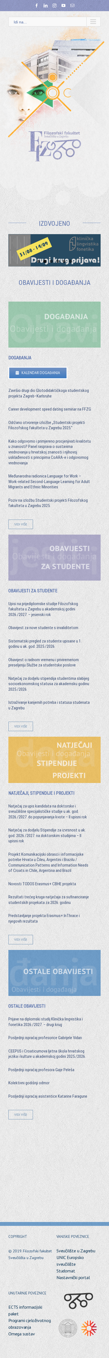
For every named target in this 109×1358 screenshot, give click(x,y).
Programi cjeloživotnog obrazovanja (29, 1324)
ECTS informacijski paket (25, 1310)
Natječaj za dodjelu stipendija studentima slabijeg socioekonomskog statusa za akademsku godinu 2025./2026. (48, 684)
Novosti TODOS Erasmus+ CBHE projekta (42, 883)
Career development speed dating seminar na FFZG (49, 409)
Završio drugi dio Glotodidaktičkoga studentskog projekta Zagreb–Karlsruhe (48, 393)
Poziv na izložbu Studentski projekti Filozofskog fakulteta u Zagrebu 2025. (48, 503)
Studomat (65, 1271)
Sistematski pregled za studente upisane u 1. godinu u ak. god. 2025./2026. (45, 644)
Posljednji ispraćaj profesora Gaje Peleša (41, 1069)
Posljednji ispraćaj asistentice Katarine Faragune (47, 1096)
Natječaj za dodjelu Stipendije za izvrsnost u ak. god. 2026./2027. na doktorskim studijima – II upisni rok (47, 835)
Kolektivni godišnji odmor (28, 1082)
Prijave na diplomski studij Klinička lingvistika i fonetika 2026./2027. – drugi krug (45, 1022)
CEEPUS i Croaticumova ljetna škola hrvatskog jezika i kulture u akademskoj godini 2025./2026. (47, 1054)
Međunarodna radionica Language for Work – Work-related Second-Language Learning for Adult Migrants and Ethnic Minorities (49, 481)
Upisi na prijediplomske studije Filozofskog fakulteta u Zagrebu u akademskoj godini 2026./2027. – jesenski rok (43, 609)
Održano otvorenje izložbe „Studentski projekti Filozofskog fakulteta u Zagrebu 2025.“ (46, 425)
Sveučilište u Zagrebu (75, 1250)
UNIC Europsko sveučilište (70, 1261)
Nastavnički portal (73, 1277)
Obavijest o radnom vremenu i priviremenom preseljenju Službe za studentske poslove (43, 662)
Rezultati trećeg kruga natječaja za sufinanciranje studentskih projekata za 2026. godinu (48, 899)
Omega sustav (21, 1334)
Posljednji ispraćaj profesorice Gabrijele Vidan (45, 1037)
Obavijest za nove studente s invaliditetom (43, 627)
